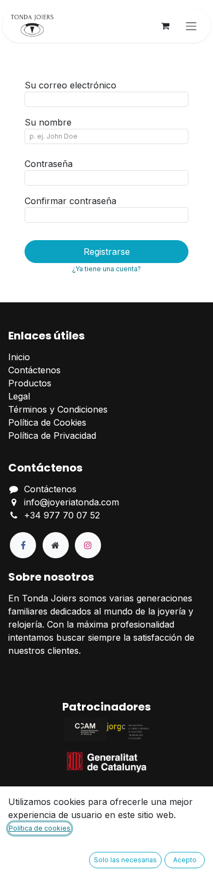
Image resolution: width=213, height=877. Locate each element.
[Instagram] (88, 545)
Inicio (19, 356)
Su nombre (48, 122)
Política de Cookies (47, 422)
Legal (19, 396)
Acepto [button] (185, 860)
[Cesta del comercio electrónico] (165, 26)
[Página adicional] (56, 545)
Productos (29, 383)
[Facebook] (23, 545)
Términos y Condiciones (58, 409)
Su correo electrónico (70, 85)
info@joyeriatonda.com (71, 502)
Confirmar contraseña (70, 200)
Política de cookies (39, 828)
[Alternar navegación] (191, 25)
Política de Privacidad (52, 435)
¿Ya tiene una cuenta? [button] (106, 269)
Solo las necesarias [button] (125, 860)
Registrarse (107, 251)
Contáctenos (34, 370)
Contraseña (49, 163)
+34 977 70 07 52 (62, 515)
